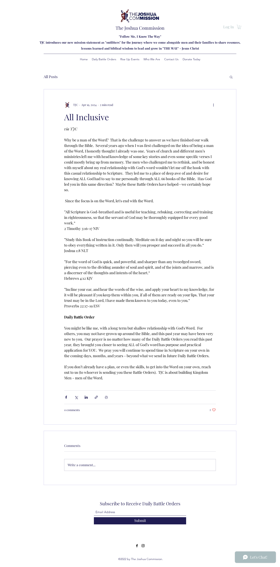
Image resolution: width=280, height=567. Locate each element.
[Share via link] (96, 397)
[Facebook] (137, 546)
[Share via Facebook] (66, 397)
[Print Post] (106, 397)
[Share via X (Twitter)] (76, 397)
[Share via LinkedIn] (86, 397)
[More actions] (213, 104)
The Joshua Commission (140, 28)
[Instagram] (143, 546)
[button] (239, 27)
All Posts (51, 76)
